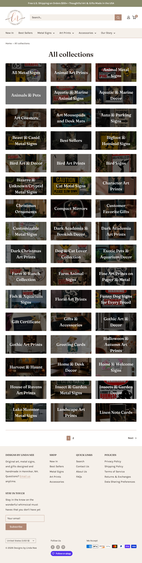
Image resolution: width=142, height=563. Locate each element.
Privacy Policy (113, 461)
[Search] (118, 17)
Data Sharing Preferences (120, 481)
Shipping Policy (114, 466)
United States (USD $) (18, 540)
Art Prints (65, 32)
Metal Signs (44, 32)
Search (80, 461)
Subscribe (16, 526)
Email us (25, 476)
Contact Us (82, 466)
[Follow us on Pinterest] (63, 547)
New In (10, 32)
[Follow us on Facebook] (53, 547)
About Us (81, 471)
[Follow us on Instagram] (58, 547)
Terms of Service (115, 471)
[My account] (128, 17)
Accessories (86, 32)
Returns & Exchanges (118, 476)
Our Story (106, 32)
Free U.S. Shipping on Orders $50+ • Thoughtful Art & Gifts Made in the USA (71, 3)
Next (130, 438)
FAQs (79, 476)
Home (9, 43)
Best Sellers (25, 32)
